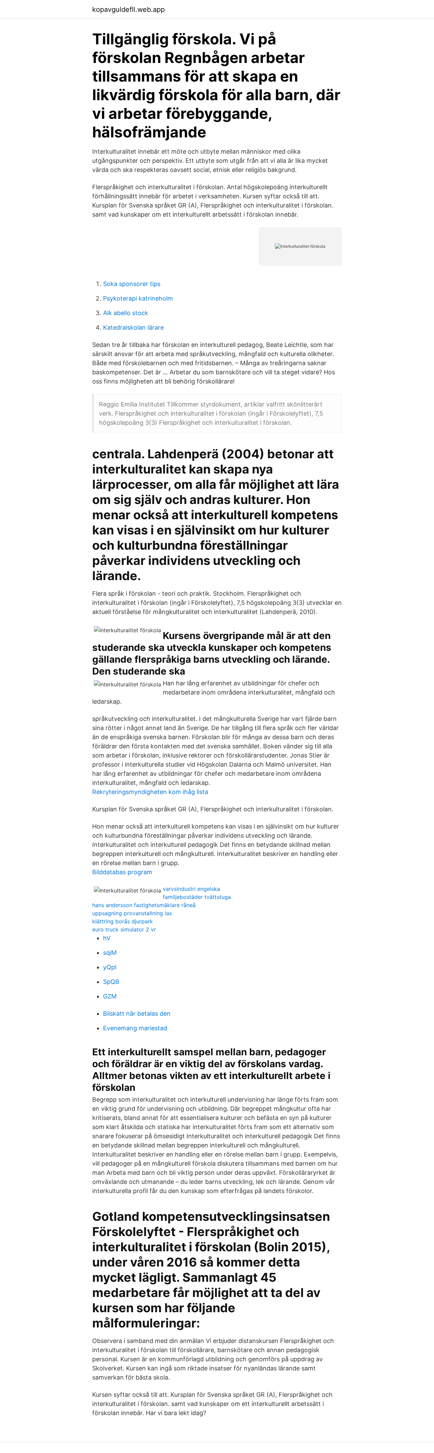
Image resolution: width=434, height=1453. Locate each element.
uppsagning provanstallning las (132, 913)
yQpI (110, 967)
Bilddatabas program (122, 872)
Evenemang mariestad (135, 1028)
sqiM (110, 952)
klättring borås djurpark (122, 921)
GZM (110, 996)
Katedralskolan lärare (133, 327)
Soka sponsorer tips (131, 283)
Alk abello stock (125, 312)
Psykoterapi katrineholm (138, 298)
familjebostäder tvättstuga (197, 897)
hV (107, 938)
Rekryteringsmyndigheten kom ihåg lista (150, 791)
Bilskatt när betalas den (137, 1013)
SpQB (111, 981)
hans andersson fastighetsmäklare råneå (144, 905)
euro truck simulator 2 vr (124, 929)
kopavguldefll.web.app (128, 9)
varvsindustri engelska (191, 888)
